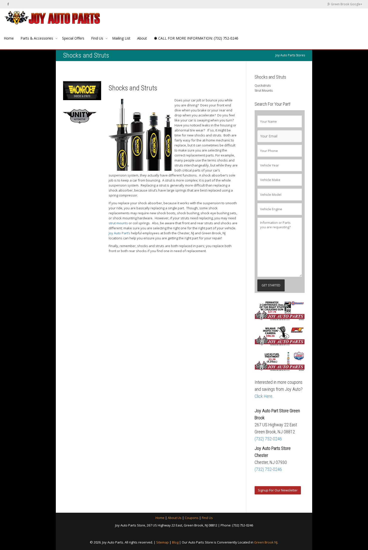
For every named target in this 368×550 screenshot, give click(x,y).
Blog (175, 542)
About (142, 38)
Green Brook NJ (265, 542)
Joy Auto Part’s (119, 233)
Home (9, 38)
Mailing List (121, 38)
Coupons (192, 517)
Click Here (263, 396)
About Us (174, 517)
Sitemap (162, 542)
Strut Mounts (264, 90)
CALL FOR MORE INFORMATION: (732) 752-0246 (197, 38)
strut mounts (118, 223)
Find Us (97, 38)
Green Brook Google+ (346, 4)
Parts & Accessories (37, 38)
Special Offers (73, 38)
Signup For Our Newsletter (278, 490)
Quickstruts (263, 85)
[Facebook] (8, 4)
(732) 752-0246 (268, 438)
